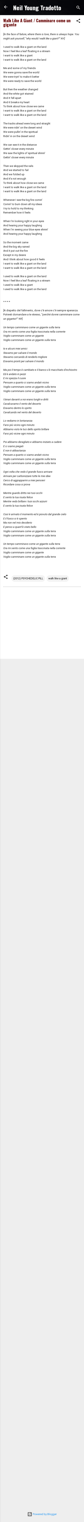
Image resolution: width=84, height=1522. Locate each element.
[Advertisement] (42, 623)
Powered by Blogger (44, 1514)
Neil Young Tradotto (37, 7)
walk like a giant (57, 578)
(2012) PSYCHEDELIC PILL (28, 578)
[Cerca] (78, 8)
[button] (78, 21)
